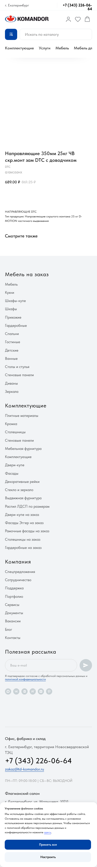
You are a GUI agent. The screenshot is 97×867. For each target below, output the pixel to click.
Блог (8, 629)
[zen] (41, 691)
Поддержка (14, 588)
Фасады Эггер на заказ (24, 523)
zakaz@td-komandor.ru (24, 769)
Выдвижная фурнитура (23, 498)
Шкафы (11, 309)
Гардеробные (16, 325)
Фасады (11, 473)
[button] (68, 19)
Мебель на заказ (27, 274)
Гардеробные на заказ (23, 547)
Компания (18, 561)
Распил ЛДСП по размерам (27, 506)
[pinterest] (49, 691)
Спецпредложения (20, 571)
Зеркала (11, 391)
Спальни (12, 334)
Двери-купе (14, 465)
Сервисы (12, 604)
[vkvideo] (24, 691)
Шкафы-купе (15, 301)
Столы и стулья (17, 367)
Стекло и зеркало (19, 490)
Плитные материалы (21, 415)
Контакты (12, 637)
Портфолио (14, 596)
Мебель (62, 48)
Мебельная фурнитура (23, 448)
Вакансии (13, 621)
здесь (47, 832)
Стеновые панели (19, 375)
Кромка (11, 424)
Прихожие (13, 317)
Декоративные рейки (22, 481)
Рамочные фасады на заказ (27, 531)
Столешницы (15, 432)
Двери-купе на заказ (22, 514)
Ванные (11, 358)
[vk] (16, 691)
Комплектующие (19, 48)
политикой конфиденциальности (25, 679)
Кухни (9, 292)
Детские (11, 350)
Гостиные (12, 342)
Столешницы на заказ (22, 539)
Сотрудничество (18, 580)
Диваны (11, 383)
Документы (14, 613)
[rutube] (33, 691)
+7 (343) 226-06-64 (77, 7)
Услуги (44, 48)
